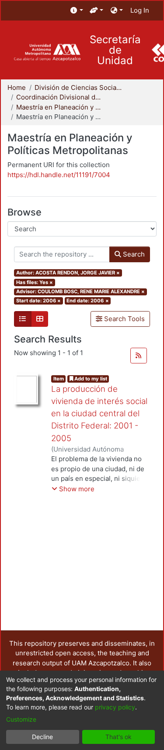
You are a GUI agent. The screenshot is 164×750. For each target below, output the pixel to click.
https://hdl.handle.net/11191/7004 (58, 175)
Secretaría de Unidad (115, 50)
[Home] (47, 52)
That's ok (118, 736)
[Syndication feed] (138, 355)
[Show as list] (22, 319)
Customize (21, 719)
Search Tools (123, 319)
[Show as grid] (40, 319)
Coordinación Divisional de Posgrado (60, 97)
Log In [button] (140, 10)
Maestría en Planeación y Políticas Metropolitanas (60, 107)
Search (133, 254)
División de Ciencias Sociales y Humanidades (78, 87)
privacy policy (115, 707)
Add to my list (90, 379)
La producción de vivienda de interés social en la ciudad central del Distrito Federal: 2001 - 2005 (99, 413)
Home (16, 87)
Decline (42, 736)
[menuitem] (77, 11)
